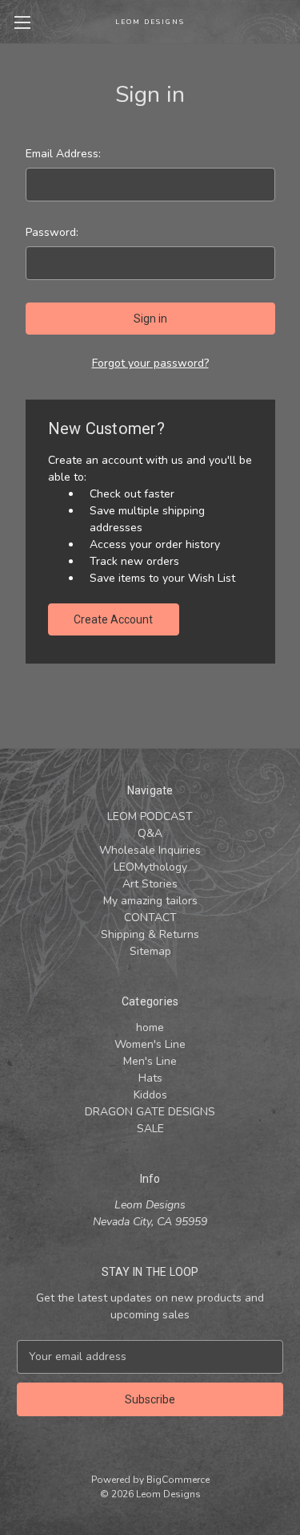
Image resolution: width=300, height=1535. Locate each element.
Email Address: (63, 153)
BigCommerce (178, 1479)
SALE (150, 1128)
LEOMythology (150, 867)
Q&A (150, 833)
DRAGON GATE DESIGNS (150, 1111)
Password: (52, 232)
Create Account (113, 619)
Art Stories (150, 883)
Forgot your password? (150, 363)
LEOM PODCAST (150, 816)
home (150, 1027)
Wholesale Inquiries (150, 850)
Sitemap (150, 951)
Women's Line (150, 1044)
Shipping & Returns (150, 934)
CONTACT (150, 917)
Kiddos (150, 1095)
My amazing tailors (150, 900)
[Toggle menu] (22, 22)
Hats (150, 1078)
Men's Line (150, 1061)
